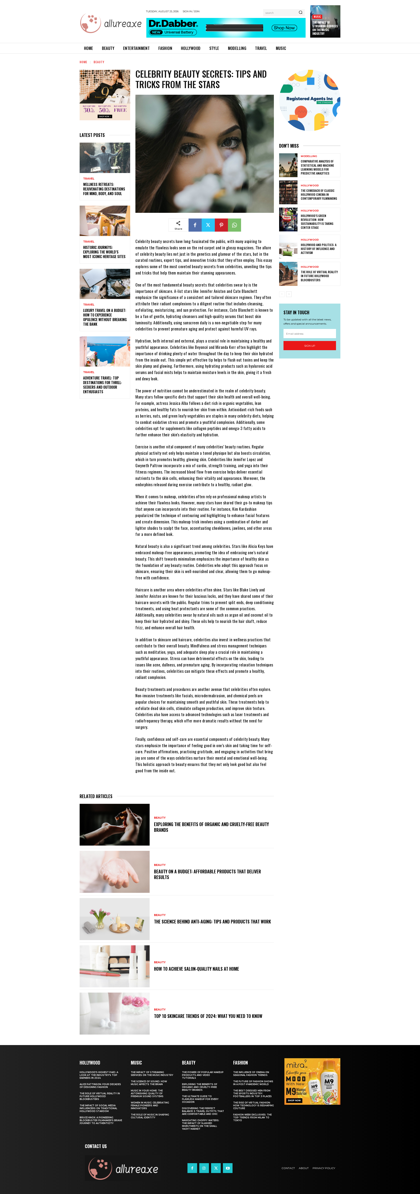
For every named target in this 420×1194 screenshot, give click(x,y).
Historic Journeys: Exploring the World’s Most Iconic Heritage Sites (104, 252)
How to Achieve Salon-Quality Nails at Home (196, 968)
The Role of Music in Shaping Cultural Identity (150, 1116)
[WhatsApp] (234, 225)
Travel (88, 178)
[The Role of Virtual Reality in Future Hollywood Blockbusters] (288, 274)
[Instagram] (204, 1168)
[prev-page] (282, 294)
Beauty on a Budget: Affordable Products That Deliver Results (207, 874)
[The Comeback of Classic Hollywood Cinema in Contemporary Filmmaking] (288, 192)
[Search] (300, 12)
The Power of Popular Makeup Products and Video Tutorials (203, 1075)
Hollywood (310, 185)
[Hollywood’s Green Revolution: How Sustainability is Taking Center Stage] (288, 219)
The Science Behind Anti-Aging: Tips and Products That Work (212, 921)
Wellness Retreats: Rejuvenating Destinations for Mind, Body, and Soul (104, 189)
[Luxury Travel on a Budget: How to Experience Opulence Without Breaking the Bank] (105, 284)
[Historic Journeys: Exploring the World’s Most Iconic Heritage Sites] (105, 221)
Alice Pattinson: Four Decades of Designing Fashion (100, 1086)
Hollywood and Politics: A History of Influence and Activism (318, 248)
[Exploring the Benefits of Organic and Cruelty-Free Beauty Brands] (115, 825)
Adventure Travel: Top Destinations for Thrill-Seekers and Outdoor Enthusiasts (102, 384)
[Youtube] (228, 1168)
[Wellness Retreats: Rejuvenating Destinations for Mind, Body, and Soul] (105, 158)
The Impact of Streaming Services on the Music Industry (325, 28)
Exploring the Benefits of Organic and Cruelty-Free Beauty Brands (211, 827)
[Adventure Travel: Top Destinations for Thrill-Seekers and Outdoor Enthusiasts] (105, 351)
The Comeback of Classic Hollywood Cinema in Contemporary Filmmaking (319, 194)
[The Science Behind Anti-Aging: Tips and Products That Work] (115, 919)
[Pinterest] (221, 225)
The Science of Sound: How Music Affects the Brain (149, 1083)
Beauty (99, 61)
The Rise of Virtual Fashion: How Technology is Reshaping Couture (253, 1105)
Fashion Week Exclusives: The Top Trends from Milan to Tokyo (252, 1117)
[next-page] (289, 294)
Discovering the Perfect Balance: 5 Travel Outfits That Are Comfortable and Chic (203, 1111)
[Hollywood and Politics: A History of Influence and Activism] (288, 247)
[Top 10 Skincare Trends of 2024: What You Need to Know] (115, 1014)
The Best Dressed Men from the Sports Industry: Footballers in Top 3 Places (252, 1093)
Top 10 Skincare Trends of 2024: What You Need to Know (208, 1016)
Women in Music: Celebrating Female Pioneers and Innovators (150, 1105)
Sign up (309, 345)
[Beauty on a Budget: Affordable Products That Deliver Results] (115, 872)
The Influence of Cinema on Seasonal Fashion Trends (251, 1074)
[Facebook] (195, 225)
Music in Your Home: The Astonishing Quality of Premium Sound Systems (147, 1093)
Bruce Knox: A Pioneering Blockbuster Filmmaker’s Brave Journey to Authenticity (101, 1120)
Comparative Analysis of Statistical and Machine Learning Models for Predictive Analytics (317, 167)
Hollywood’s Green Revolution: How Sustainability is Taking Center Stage (317, 221)
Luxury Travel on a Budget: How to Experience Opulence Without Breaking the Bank (105, 317)
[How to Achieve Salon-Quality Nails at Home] (115, 966)
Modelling (309, 156)
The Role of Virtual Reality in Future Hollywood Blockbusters (319, 275)
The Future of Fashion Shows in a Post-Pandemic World (253, 1083)
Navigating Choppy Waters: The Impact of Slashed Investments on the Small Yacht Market (200, 1124)
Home (83, 61)
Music (317, 16)
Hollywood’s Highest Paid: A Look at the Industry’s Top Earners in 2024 (99, 1075)
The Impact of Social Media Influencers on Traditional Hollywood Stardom (98, 1108)
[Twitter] (208, 225)
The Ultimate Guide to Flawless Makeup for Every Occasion (200, 1099)
